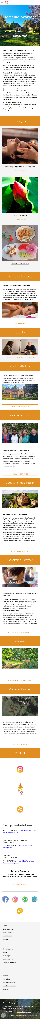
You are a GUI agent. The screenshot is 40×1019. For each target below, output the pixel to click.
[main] (20, 26)
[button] (2, 2)
